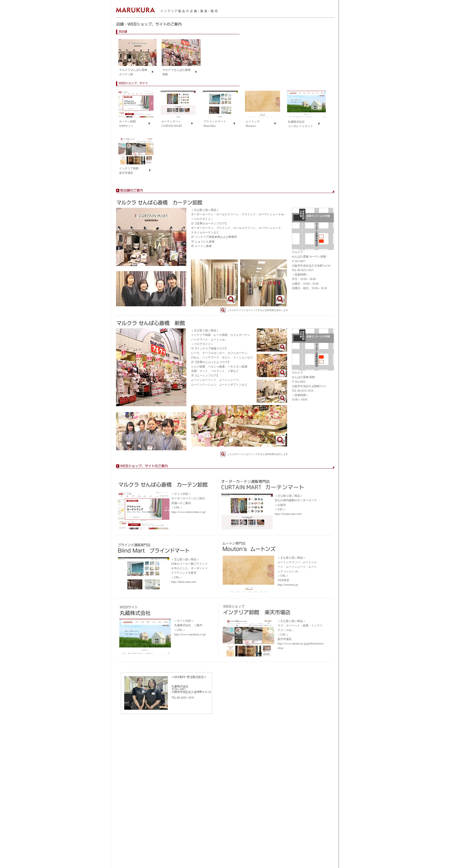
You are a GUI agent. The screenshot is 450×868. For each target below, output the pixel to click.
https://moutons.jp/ (288, 584)
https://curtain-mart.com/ (288, 513)
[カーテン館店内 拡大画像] (214, 305)
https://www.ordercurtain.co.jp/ (188, 512)
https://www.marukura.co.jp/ (190, 634)
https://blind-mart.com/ (183, 582)
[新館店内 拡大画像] (272, 350)
